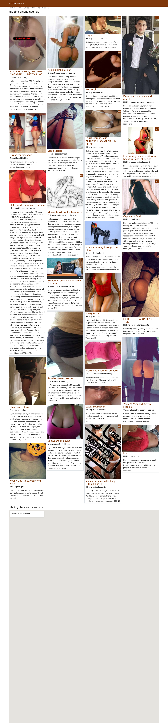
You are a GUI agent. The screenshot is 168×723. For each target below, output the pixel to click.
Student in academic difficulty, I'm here (65, 282)
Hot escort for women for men (27, 205)
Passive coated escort (60, 378)
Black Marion (55, 150)
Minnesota (35, 8)
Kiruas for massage (21, 155)
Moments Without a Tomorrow (65, 212)
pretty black (92, 313)
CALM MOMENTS (95, 406)
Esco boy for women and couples (137, 98)
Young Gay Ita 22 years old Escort (25, 482)
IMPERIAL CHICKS (16, 3)
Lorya (88, 35)
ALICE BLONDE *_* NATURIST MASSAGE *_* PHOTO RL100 (27, 73)
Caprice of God (132, 216)
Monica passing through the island (101, 248)
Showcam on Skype (59, 440)
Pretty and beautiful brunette (101, 370)
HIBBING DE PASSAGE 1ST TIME (138, 320)
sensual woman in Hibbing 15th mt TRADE (100, 482)
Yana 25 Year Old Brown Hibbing (137, 405)
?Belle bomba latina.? (60, 69)
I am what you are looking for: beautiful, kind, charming (140, 157)
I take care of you (20, 407)
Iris (125, 453)
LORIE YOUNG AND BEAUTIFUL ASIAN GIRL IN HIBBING (100, 141)
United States (23, 8)
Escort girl (91, 89)
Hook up (12, 8)
